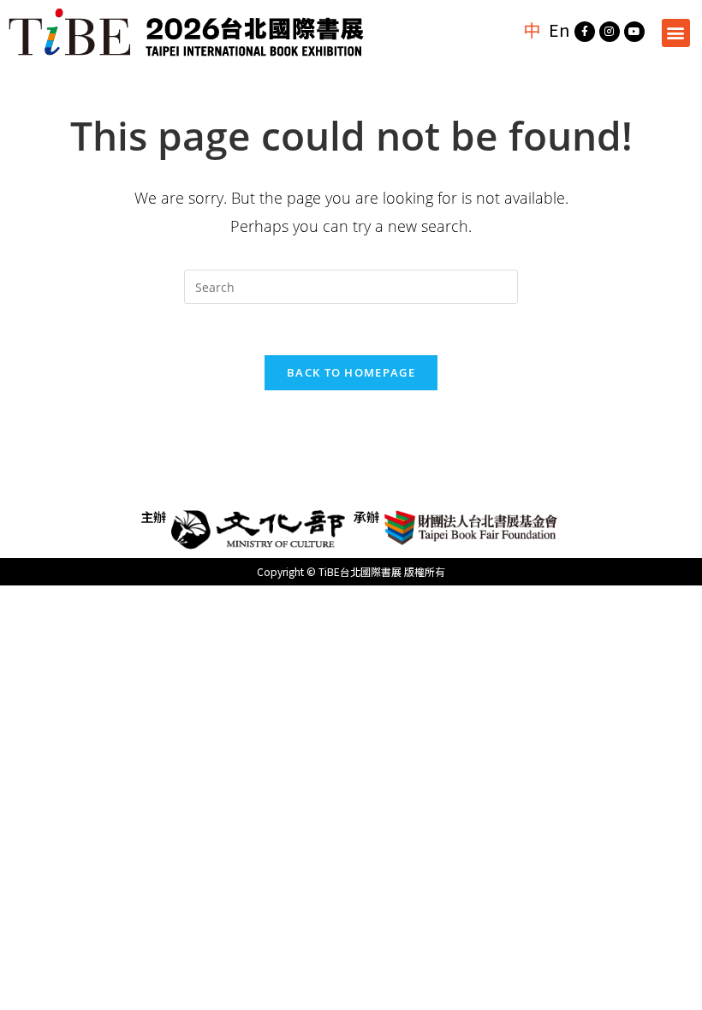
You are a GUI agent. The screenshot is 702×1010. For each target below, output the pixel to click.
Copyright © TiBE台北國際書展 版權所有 (351, 571)
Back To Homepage (351, 372)
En (559, 29)
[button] (676, 33)
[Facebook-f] (584, 31)
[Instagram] (609, 31)
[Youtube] (634, 31)
